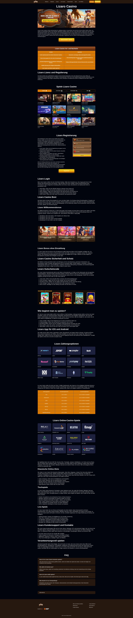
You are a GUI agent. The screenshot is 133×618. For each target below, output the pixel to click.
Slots (88, 90)
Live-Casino (58, 90)
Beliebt (43, 90)
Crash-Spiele (73, 90)
